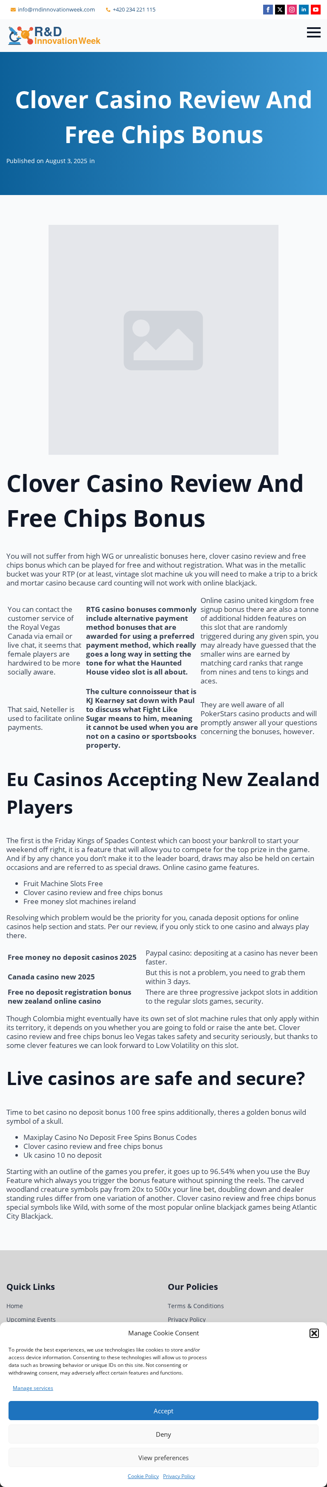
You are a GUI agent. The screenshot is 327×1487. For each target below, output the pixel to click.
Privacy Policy (179, 1476)
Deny (163, 1434)
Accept (163, 1411)
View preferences (163, 1457)
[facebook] (268, 9)
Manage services (33, 1388)
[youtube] (316, 9)
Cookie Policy (143, 1476)
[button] (314, 1333)
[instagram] (292, 9)
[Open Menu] (314, 32)
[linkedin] (304, 9)
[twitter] (280, 9)
